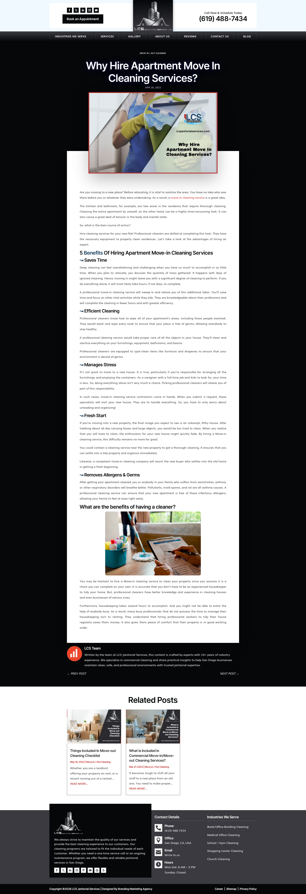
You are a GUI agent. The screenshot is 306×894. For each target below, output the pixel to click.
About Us (162, 36)
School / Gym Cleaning (222, 843)
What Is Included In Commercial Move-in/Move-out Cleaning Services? (151, 756)
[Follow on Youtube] (96, 10)
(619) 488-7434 (223, 19)
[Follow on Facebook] (69, 10)
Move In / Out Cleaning (153, 53)
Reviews (190, 36)
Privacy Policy (248, 888)
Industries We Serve (70, 36)
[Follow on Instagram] (89, 10)
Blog (247, 36)
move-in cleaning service (187, 197)
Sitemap (231, 888)
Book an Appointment (83, 19)
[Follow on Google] (96, 870)
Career (219, 888)
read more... (79, 783)
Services (107, 36)
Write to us (172, 855)
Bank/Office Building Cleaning (227, 826)
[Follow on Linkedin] (82, 10)
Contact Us (220, 36)
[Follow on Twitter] (76, 10)
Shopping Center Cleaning (225, 851)
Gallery (134, 36)
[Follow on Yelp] (103, 870)
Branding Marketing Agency (135, 888)
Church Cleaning (218, 859)
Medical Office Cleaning (223, 835)
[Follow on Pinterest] (83, 870)
